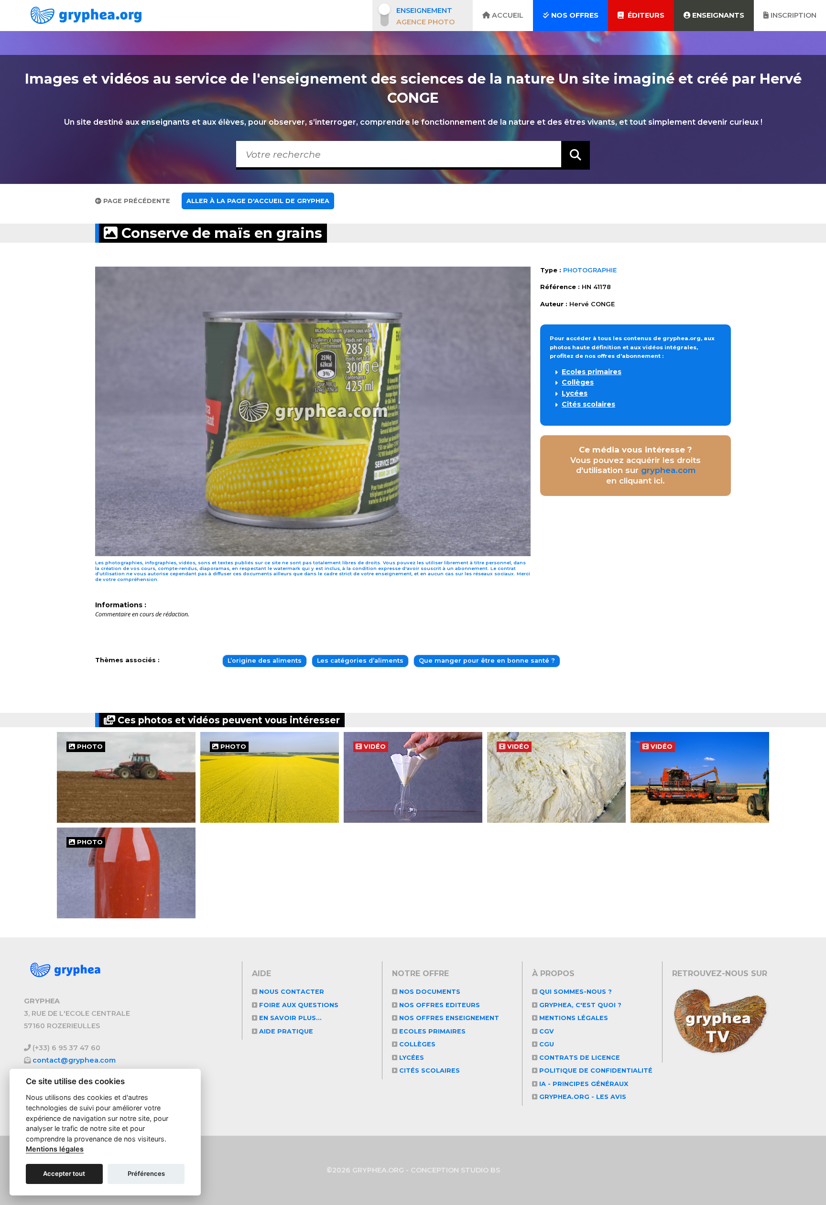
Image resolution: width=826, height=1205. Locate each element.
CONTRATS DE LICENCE (578, 1057)
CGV (545, 1031)
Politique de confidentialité (594, 1070)
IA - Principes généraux (582, 1083)
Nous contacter (290, 991)
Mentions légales (572, 1018)
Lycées (574, 393)
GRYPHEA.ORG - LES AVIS (581, 1096)
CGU (545, 1044)
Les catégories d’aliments (360, 660)
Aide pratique (285, 1031)
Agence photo (425, 22)
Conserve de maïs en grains (220, 233)
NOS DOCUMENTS (428, 991)
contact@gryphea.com (74, 1060)
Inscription (792, 15)
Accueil (506, 15)
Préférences (146, 1173)
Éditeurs (644, 15)
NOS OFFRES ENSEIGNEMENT (448, 1018)
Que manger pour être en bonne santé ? (487, 660)
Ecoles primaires (591, 371)
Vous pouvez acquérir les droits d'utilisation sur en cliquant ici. (635, 465)
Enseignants (717, 15)
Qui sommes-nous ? (574, 991)
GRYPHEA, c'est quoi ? (579, 1005)
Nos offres (573, 15)
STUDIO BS (480, 1170)
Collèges (578, 382)
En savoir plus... (289, 1018)
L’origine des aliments (265, 660)
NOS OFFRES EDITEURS (438, 1005)
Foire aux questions (297, 1005)
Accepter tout (64, 1173)
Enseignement (424, 10)
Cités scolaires (588, 404)
